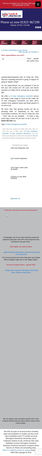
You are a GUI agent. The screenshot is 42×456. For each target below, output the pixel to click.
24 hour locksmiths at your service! (15, 50)
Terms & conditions (9, 450)
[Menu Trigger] (38, 4)
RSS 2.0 (35, 136)
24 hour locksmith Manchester (20, 133)
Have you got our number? (28, 52)
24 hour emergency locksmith (21, 96)
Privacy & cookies (23, 450)
